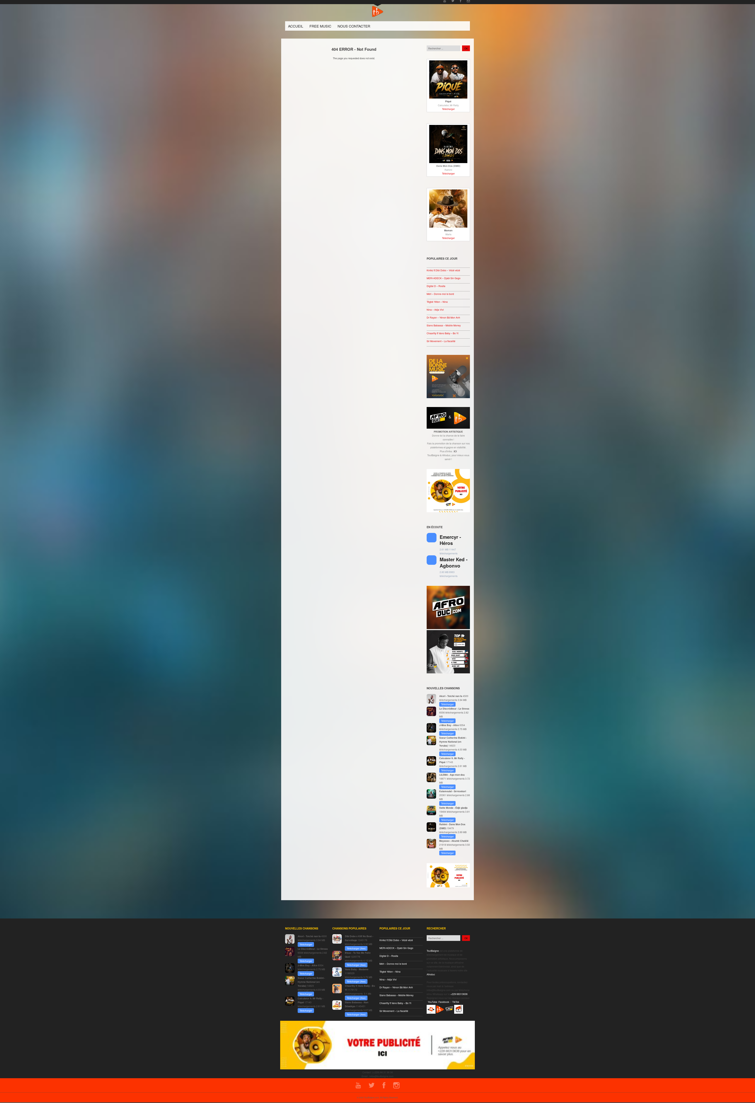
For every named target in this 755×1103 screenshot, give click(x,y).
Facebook (443, 1001)
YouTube (432, 1001)
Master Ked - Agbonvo (454, 562)
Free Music (320, 26)
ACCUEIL (295, 26)
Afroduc (431, 974)
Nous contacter (354, 26)
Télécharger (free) (356, 948)
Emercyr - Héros (450, 540)
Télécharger (448, 109)
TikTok (455, 1001)
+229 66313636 (459, 994)
